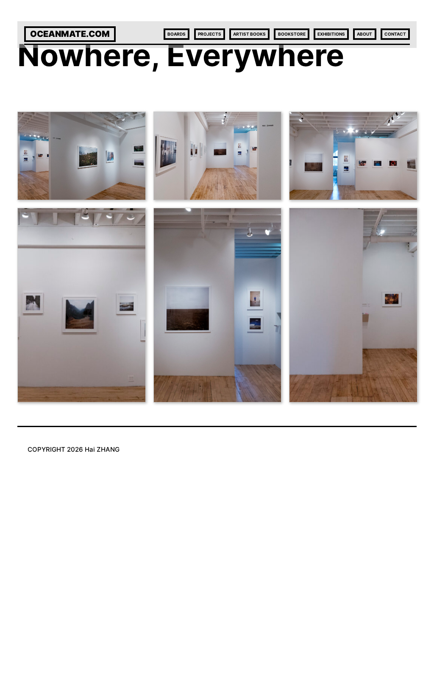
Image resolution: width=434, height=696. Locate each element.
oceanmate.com (70, 33)
